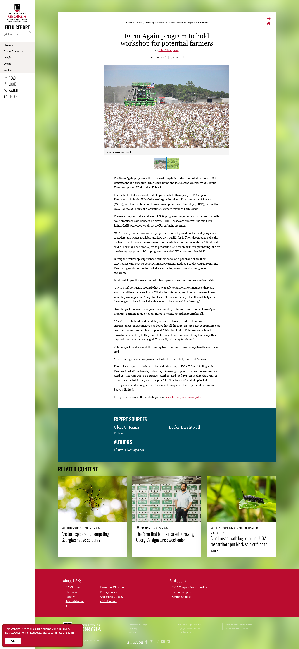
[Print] (268, 24)
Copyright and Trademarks (189, 628)
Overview (71, 592)
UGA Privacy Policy (185, 632)
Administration (75, 601)
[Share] (268, 18)
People (7, 57)
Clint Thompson (169, 50)
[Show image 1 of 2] (160, 163)
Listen (13, 96)
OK (13, 640)
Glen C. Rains (126, 427)
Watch (13, 90)
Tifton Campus (181, 592)
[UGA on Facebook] (147, 642)
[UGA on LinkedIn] (168, 642)
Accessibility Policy (111, 596)
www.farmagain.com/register (183, 397)
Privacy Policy (108, 592)
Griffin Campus (181, 596)
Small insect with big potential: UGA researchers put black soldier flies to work (239, 544)
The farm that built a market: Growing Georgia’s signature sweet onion (165, 537)
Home (129, 22)
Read (12, 78)
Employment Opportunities (189, 625)
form (71, 632)
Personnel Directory (112, 587)
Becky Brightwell (184, 427)
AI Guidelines (108, 601)
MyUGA (132, 632)
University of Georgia (86, 628)
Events (7, 63)
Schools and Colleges (138, 625)
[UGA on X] (152, 642)
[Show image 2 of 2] (173, 163)
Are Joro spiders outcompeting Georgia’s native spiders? (85, 537)
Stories (8, 44)
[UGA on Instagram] (158, 642)
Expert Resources (13, 51)
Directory (133, 628)
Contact (8, 69)
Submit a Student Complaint (237, 628)
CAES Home (73, 587)
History (70, 596)
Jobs (68, 606)
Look (12, 84)
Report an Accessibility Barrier (238, 625)
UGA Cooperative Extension (189, 587)
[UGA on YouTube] (163, 642)
